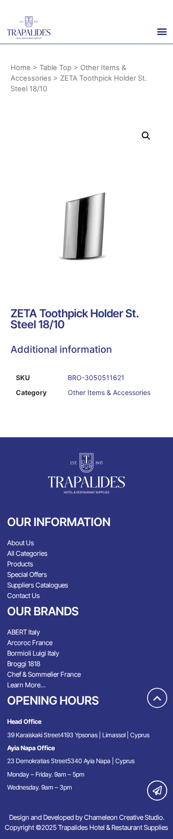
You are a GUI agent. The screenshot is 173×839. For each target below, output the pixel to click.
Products (20, 564)
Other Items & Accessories (109, 392)
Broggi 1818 (23, 663)
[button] (162, 31)
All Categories (27, 553)
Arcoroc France (29, 642)
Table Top (55, 67)
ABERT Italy (23, 632)
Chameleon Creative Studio (123, 817)
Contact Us (23, 595)
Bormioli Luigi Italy (33, 653)
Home (21, 67)
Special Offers (27, 574)
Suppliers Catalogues (37, 585)
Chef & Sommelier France (44, 674)
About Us (20, 543)
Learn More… (26, 685)
